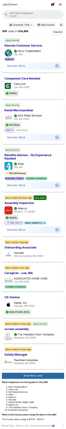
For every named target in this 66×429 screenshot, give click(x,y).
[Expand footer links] (63, 426)
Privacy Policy (7, 426)
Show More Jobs (33, 375)
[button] (33, 14)
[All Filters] (61, 25)
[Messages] (52, 4)
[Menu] (60, 4)
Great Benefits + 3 (35, 223)
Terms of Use (22, 426)
